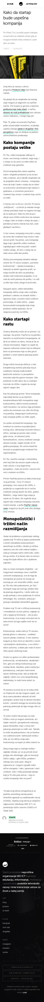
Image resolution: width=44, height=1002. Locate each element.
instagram (7, 944)
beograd (6, 923)
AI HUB (10, 4)
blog (4, 902)
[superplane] (23, 845)
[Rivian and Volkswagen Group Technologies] (11, 845)
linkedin (6, 948)
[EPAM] (22, 848)
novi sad (6, 927)
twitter (5, 952)
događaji (6, 931)
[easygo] (26, 841)
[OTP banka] (33, 845)
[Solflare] (17, 841)
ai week (6, 911)
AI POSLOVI (31, 4)
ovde (25, 992)
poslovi (6, 906)
